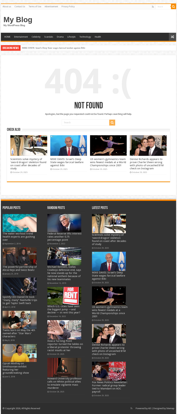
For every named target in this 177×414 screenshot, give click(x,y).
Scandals (48, 36)
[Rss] (153, 7)
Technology (85, 36)
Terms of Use (35, 6)
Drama (60, 36)
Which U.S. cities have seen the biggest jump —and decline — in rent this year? (63, 309)
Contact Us (20, 6)
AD (149, 408)
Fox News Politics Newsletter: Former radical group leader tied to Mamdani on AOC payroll (110, 387)
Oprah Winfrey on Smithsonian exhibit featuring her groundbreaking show (16, 368)
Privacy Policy (68, 6)
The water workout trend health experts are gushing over (19, 236)
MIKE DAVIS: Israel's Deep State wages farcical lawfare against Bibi (53, 48)
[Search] (173, 6)
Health (98, 36)
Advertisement (51, 6)
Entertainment (21, 36)
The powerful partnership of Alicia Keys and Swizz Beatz (20, 268)
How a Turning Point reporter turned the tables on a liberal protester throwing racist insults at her (65, 345)
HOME (7, 36)
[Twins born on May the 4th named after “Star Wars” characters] (20, 320)
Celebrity (36, 36)
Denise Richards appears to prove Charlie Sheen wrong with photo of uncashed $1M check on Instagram (147, 164)
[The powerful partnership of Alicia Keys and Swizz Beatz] (20, 256)
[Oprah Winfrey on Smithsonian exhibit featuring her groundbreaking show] (20, 353)
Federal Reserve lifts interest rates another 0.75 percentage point (64, 236)
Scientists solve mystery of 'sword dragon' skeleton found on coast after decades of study (28, 164)
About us (7, 6)
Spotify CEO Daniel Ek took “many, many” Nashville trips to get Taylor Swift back (20, 300)
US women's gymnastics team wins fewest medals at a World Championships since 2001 (108, 162)
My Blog (17, 19)
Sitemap (170, 408)
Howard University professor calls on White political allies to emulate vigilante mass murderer (64, 383)
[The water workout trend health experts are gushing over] (20, 223)
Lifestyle (71, 36)
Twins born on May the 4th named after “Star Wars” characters (19, 333)
